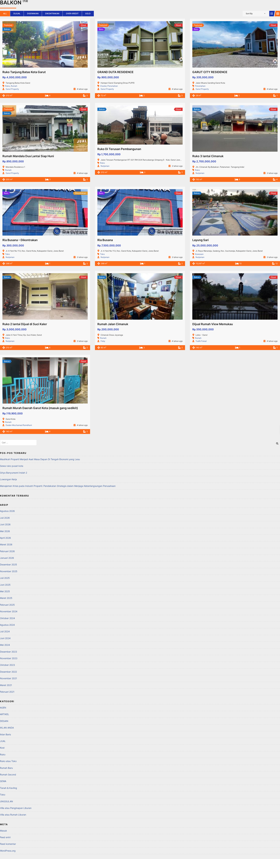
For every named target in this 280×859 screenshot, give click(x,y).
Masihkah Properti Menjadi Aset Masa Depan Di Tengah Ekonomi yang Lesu (40, 459)
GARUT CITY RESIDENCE (209, 72)
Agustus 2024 (7, 624)
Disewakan (33, 13)
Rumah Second (8, 774)
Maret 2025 (6, 598)
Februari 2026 (7, 551)
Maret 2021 (6, 685)
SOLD (88, 13)
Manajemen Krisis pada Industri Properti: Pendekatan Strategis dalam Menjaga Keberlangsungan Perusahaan (58, 486)
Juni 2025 (5, 584)
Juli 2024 (5, 631)
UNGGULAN (6, 801)
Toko (7, 254)
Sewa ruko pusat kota (11, 466)
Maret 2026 (6, 544)
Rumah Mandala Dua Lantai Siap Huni (28, 156)
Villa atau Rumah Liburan (13, 814)
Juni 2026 (5, 524)
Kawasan (199, 254)
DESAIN (4, 721)
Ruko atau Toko (8, 761)
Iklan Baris (5, 734)
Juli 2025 (5, 578)
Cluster (103, 86)
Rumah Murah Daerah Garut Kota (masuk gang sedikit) (40, 408)
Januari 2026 (7, 557)
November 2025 (8, 571)
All (5, 13)
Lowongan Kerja (8, 479)
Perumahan (112, 86)
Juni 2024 (5, 638)
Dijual (16, 13)
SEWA (3, 781)
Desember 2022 (8, 671)
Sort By (249, 13)
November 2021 (8, 678)
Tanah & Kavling (8, 788)
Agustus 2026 (7, 511)
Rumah (14, 86)
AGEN (3, 707)
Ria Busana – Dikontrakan (20, 240)
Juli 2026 (5, 517)
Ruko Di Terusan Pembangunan (119, 149)
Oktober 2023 (7, 665)
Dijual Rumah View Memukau (212, 324)
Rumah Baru (6, 768)
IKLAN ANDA (7, 727)
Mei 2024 (5, 644)
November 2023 (8, 658)
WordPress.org (8, 850)
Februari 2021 (7, 691)
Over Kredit (72, 13)
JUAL (3, 741)
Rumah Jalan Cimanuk (112, 324)
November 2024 (8, 611)
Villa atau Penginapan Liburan (15, 808)
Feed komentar (8, 844)
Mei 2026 (5, 531)
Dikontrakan (52, 13)
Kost (2, 747)
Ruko (7, 86)
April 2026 (5, 537)
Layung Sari (200, 240)
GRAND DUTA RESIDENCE (115, 72)
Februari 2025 (7, 604)
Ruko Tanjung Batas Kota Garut (24, 72)
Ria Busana (105, 240)
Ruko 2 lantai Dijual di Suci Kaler (24, 324)
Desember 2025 (8, 564)
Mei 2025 (5, 591)
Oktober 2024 (7, 618)
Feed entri (5, 837)
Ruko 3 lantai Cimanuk (207, 156)
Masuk (3, 830)
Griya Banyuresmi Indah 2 (13, 472)
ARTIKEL (4, 714)
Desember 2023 (8, 651)
